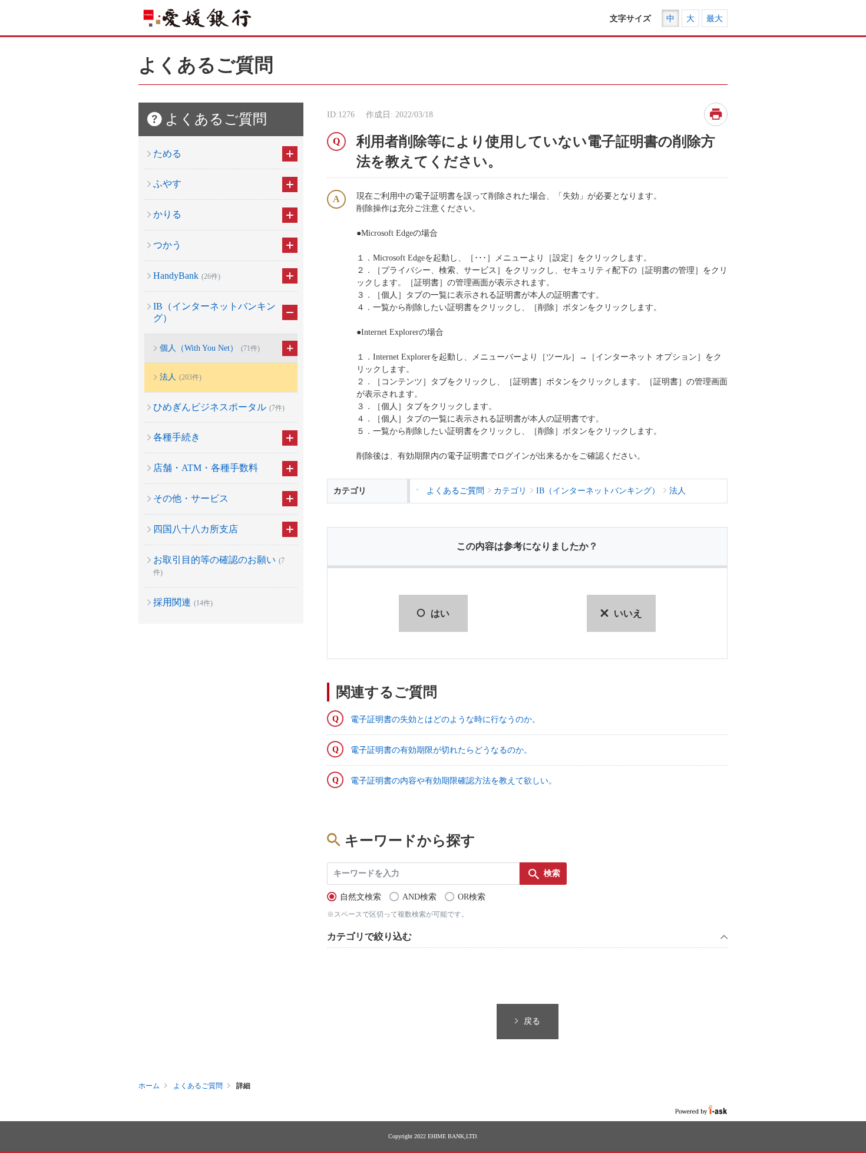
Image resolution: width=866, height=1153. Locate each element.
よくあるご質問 (198, 1086)
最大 (714, 18)
